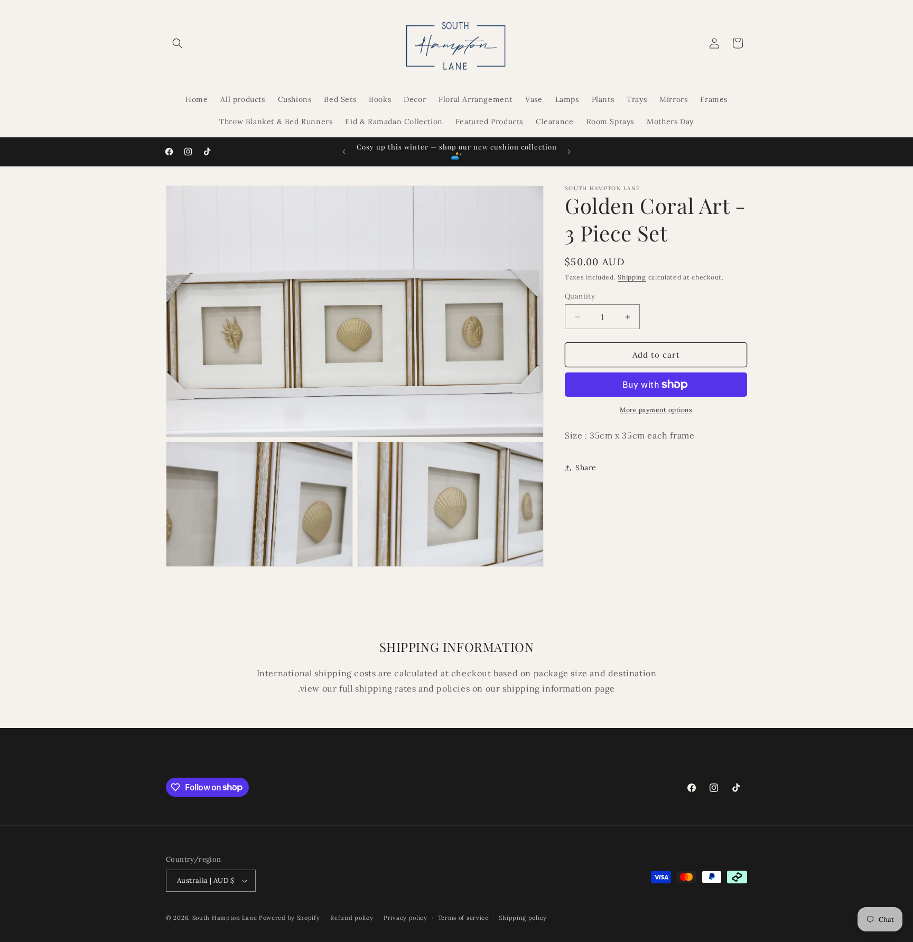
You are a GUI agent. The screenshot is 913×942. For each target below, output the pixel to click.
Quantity (580, 296)
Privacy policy (405, 917)
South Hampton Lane (225, 917)
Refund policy (351, 917)
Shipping (632, 277)
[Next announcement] (569, 152)
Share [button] (586, 467)
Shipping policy (523, 917)
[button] (177, 43)
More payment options (656, 410)
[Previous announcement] (344, 152)
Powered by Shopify (289, 917)
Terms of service (463, 917)
